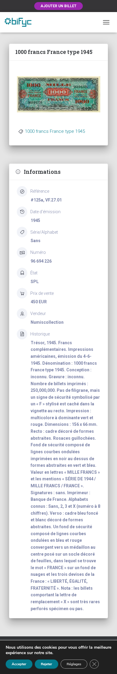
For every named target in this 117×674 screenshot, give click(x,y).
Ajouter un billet (58, 6)
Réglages (74, 664)
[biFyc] (20, 22)
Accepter (19, 664)
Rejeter (46, 664)
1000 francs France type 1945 (55, 131)
